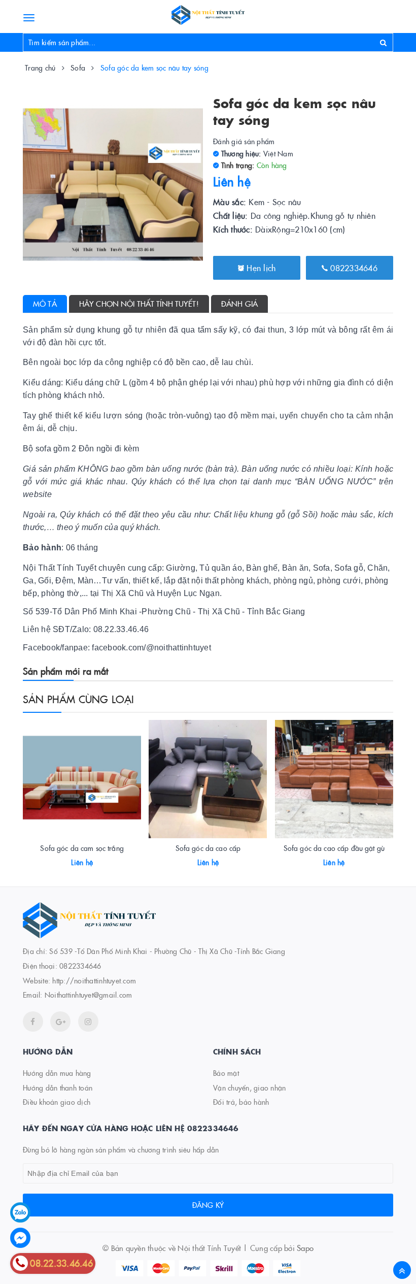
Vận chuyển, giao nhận (249, 1087)
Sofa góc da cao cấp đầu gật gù (334, 848)
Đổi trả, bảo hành (241, 1102)
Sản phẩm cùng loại (78, 699)
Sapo (305, 1247)
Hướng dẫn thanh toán (57, 1087)
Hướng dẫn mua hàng (57, 1073)
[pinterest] (88, 1021)
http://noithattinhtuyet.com (94, 980)
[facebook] (33, 1021)
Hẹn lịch (259, 267)
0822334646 (352, 267)
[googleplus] (60, 1021)
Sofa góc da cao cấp (208, 848)
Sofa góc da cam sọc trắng (82, 848)
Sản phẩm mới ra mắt (65, 671)
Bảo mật (226, 1073)
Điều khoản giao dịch (56, 1102)
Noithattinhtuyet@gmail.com (88, 995)
